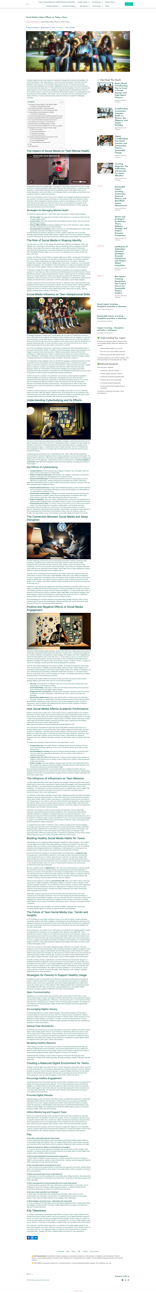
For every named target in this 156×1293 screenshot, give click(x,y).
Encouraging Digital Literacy (39, 131)
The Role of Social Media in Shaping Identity (41, 108)
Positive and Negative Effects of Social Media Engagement (45, 118)
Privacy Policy (94, 1251)
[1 (62, 570)
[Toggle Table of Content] (61, 102)
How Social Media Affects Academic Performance (42, 119)
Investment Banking (52, 6)
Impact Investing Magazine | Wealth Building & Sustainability (57, 2)
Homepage (60, 1251)
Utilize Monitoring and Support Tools (41, 142)
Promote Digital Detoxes (38, 140)
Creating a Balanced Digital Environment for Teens (43, 137)
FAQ (79, 1251)
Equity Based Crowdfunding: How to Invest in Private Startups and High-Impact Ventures (121, 91)
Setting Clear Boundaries (38, 133)
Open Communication (37, 129)
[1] (49, 88)
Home (28, 22)
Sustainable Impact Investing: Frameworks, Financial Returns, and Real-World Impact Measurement (121, 196)
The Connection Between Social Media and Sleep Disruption (46, 116)
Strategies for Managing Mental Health (40, 106)
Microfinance (84, 6)
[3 (68, 590)
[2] (59, 657)
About (107, 6)
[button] (28, 1238)
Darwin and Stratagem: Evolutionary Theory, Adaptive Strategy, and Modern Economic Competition (121, 226)
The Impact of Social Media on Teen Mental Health (43, 104)
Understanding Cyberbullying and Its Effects (41, 112)
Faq (30, 144)
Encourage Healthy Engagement (40, 138)
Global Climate (109, 2)
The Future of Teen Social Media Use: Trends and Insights (45, 125)
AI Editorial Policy (78, 1291)
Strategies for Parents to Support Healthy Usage (42, 127)
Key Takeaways (33, 146)
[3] (74, 671)
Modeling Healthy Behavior (38, 135)
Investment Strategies (68, 6)
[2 (38, 583)
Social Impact (96, 6)
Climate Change (82, 2)
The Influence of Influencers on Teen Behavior (42, 122)
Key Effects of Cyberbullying (38, 114)
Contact (85, 1251)
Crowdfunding (96, 2)
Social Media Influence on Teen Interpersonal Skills (43, 110)
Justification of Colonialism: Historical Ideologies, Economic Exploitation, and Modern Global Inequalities (121, 256)
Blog (68, 1251)
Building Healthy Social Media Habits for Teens (42, 123)
